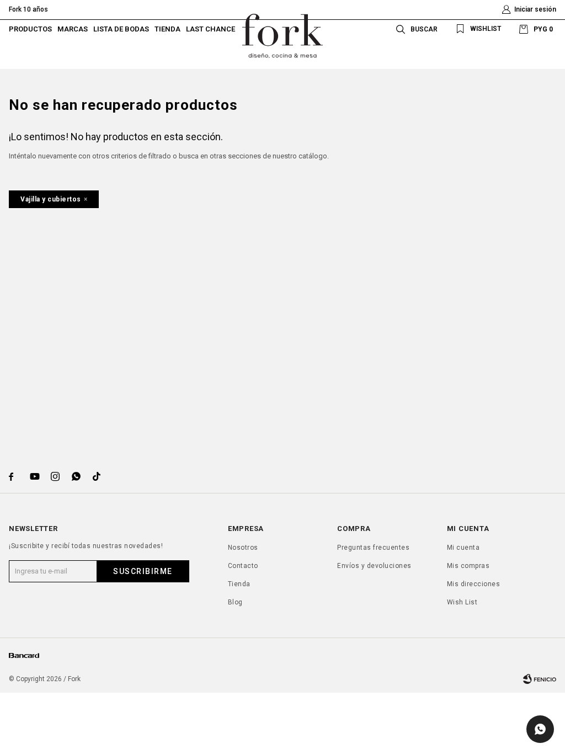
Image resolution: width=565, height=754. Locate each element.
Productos (30, 29)
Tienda (167, 29)
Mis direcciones (473, 584)
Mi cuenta (463, 547)
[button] (415, 29)
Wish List (462, 602)
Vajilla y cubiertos (50, 199)
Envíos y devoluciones (374, 566)
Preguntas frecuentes (373, 547)
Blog (235, 602)
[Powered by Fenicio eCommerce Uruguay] (539, 679)
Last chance (210, 29)
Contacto (243, 566)
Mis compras (468, 566)
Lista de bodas (121, 29)
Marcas (72, 29)
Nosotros (243, 547)
